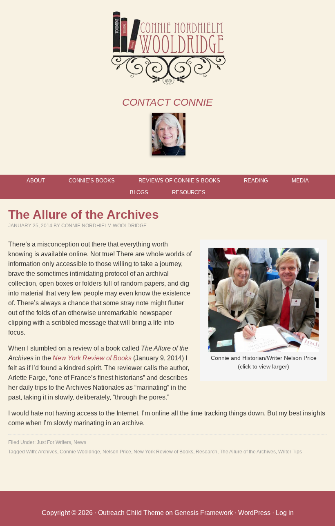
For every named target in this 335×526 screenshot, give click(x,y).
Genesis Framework (203, 512)
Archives (47, 452)
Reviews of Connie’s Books (179, 181)
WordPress (254, 512)
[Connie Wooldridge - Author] (167, 81)
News (80, 442)
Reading (256, 181)
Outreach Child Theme (131, 512)
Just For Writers (54, 442)
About (36, 181)
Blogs (139, 192)
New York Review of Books (92, 358)
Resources (188, 192)
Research (206, 452)
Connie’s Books (92, 181)
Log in (285, 512)
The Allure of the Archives (248, 452)
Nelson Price (117, 452)
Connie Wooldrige (80, 452)
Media (300, 181)
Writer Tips (290, 452)
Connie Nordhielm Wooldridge (104, 226)
